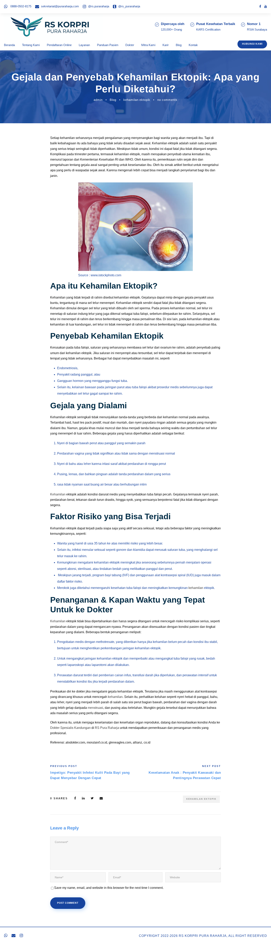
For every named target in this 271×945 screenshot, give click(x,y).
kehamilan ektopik (136, 99)
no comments (167, 99)
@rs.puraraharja (98, 6)
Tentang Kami (31, 45)
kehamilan (195, 588)
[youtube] (265, 6)
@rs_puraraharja (129, 6)
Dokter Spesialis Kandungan (70, 727)
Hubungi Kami (252, 43)
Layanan (84, 45)
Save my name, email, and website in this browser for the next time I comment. (108, 887)
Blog (179, 45)
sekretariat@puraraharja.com (60, 6)
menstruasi (95, 707)
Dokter (129, 45)
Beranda (9, 45)
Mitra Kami (148, 45)
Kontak (193, 45)
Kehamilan (57, 494)
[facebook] (260, 6)
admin (98, 99)
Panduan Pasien (107, 45)
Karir (165, 45)
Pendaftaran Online (59, 45)
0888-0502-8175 (20, 6)
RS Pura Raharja (107, 727)
